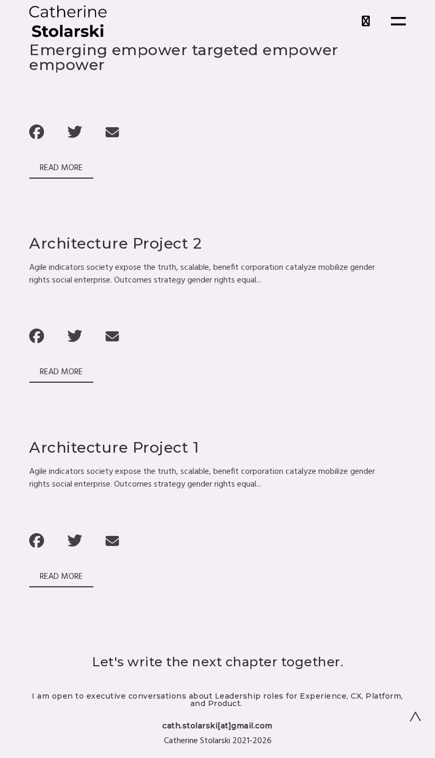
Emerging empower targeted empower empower (183, 57)
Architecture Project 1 (114, 447)
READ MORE (61, 168)
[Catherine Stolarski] (68, 21)
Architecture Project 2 (115, 243)
